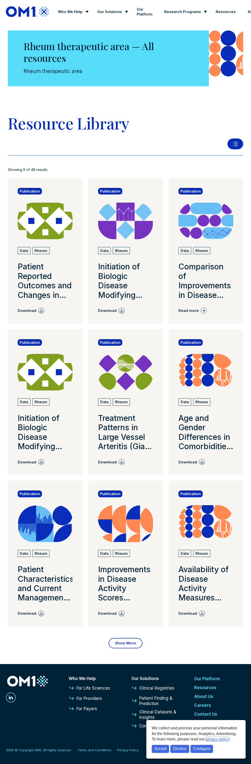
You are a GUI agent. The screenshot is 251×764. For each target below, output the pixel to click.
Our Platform (144, 11)
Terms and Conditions (94, 750)
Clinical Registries (156, 688)
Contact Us (205, 714)
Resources (226, 11)
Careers (202, 705)
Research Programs (182, 11)
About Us (203, 696)
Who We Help (70, 11)
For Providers (89, 698)
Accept (160, 749)
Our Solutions (109, 11)
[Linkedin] (11, 697)
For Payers (86, 708)
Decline (180, 749)
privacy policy (217, 739)
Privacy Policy (127, 750)
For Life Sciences (93, 688)
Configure (201, 749)
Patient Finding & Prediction (155, 701)
